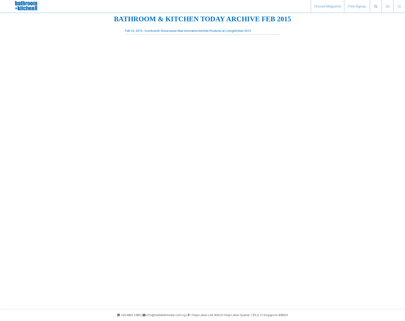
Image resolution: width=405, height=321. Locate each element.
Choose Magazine (327, 6)
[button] (376, 6)
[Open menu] (399, 6)
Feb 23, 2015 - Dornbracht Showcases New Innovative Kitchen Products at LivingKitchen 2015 (188, 31)
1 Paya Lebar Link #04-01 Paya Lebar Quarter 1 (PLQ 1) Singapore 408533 (239, 315)
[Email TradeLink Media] (387, 6)
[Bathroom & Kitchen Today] (28, 6)
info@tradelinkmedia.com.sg (166, 315)
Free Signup (357, 6)
